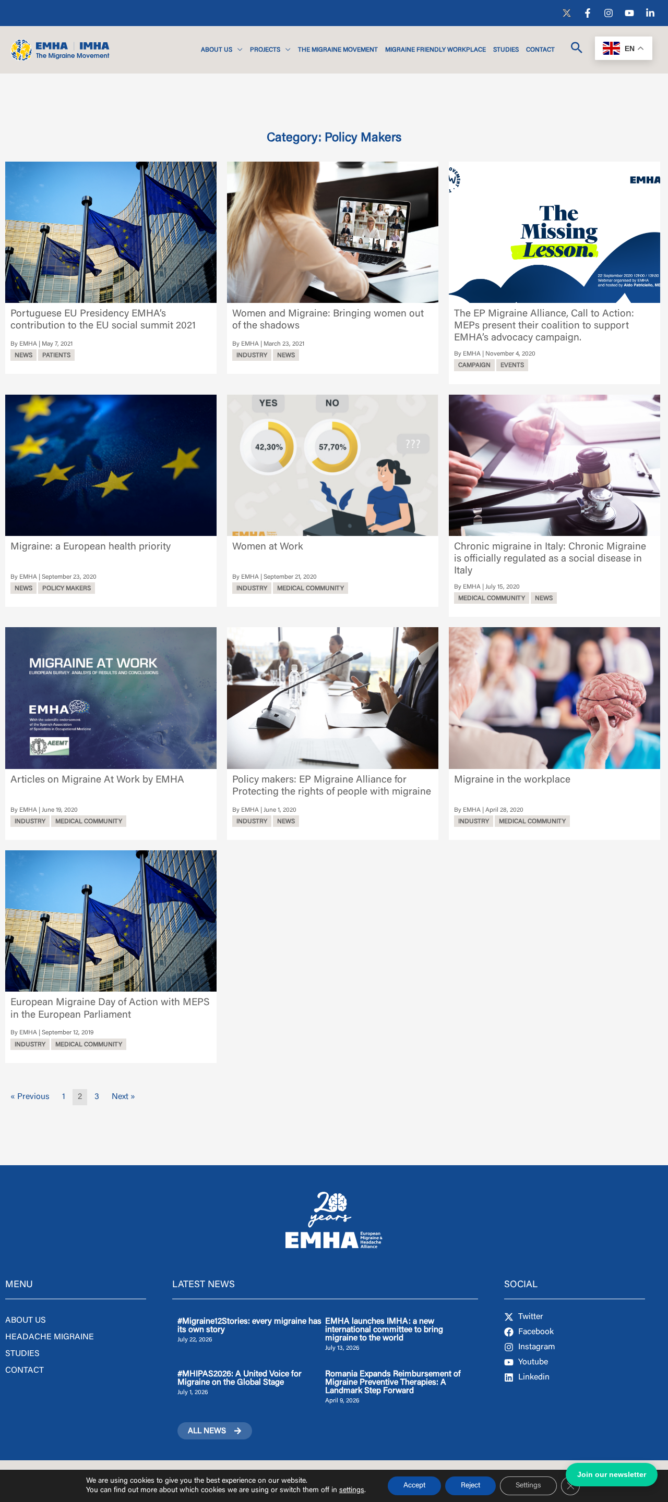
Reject (470, 1485)
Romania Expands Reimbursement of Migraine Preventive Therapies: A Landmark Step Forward (393, 1382)
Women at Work (267, 547)
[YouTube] (629, 13)
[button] (237, 50)
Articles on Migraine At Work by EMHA (97, 780)
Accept (414, 1485)
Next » (123, 1097)
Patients (56, 355)
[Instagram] (608, 13)
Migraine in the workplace (512, 780)
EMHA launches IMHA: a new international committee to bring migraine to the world (384, 1329)
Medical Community (310, 588)
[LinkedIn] (650, 13)
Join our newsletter (611, 1474)
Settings (528, 1485)
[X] (566, 13)
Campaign (474, 365)
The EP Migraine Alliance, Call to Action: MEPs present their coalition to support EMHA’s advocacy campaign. (544, 326)
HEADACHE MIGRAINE (49, 1337)
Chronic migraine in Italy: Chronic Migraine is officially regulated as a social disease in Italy (550, 559)
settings (351, 1490)
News (23, 355)
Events (512, 365)
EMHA (28, 344)
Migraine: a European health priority (90, 547)
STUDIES (22, 1354)
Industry (251, 355)
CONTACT (24, 1370)
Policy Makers (66, 588)
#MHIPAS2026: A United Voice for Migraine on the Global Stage (239, 1378)
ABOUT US (25, 1320)
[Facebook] (587, 13)
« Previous (30, 1097)
